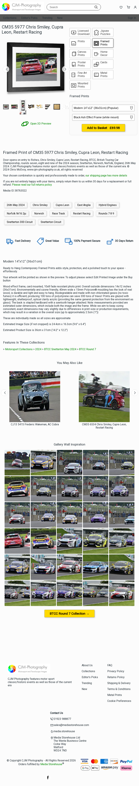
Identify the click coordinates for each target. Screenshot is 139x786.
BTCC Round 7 (87, 349)
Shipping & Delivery (119, 683)
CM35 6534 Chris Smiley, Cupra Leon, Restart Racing (104, 426)
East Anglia (84, 205)
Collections (9, 18)
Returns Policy (116, 677)
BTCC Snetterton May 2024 (60, 349)
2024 (38, 349)
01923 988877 (62, 719)
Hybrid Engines (108, 205)
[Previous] (6, 69)
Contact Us (56, 713)
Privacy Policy (115, 671)
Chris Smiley (40, 205)
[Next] (65, 69)
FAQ (109, 665)
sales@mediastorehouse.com (71, 725)
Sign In (132, 18)
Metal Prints (114, 695)
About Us (87, 665)
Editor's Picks (29, 18)
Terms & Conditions (119, 689)
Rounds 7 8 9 (106, 213)
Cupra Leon (62, 205)
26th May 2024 (16, 205)
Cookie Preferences (119, 701)
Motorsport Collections (19, 349)
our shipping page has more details (106, 175)
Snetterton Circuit (51, 222)
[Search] (96, 7)
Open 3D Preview (40, 123)
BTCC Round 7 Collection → (69, 613)
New (60, 18)
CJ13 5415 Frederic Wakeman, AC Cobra (35, 424)
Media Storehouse (51, 764)
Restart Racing (81, 213)
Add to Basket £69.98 (103, 128)
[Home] (23, 11)
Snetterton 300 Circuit (20, 222)
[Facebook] (48, 779)
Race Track (58, 213)
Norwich (39, 213)
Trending (47, 18)
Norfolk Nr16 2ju (16, 213)
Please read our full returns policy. (32, 184)
